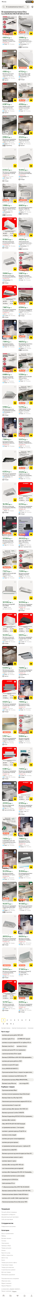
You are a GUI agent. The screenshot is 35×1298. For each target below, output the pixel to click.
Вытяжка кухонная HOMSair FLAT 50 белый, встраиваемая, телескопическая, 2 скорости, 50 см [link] (25, 574)
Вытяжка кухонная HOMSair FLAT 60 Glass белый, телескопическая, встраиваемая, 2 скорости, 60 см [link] (25, 276)
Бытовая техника (6, 1238)
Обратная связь (5, 1281)
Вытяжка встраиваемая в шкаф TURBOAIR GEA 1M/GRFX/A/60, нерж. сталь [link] (9, 739)
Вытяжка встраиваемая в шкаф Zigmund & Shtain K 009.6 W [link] (9, 972)
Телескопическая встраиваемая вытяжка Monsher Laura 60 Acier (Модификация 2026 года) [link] (25, 40)
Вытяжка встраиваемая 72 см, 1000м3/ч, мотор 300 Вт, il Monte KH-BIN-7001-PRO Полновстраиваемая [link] (25, 906)
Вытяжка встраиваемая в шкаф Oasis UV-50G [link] (25, 670)
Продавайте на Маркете (8, 1214)
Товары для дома (6, 1248)
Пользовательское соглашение (10, 1278)
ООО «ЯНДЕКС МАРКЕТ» (13, 1289)
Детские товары (6, 1272)
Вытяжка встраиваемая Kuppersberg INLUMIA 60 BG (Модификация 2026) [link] (9, 906)
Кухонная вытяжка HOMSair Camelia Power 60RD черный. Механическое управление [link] (9, 40)
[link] (12, 1035)
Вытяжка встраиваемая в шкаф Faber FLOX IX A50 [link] (9, 704)
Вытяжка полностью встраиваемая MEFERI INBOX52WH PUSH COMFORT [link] (9, 276)
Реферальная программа (8, 1226)
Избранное (17, 1295)
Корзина (24, 1295)
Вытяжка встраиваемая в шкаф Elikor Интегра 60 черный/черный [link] (9, 474)
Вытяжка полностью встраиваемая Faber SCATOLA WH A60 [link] (8, 242)
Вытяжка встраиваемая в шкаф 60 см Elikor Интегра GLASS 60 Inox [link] (9, 310)
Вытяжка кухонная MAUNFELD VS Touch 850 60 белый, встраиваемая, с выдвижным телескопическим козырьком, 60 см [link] (8, 874)
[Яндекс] (14, 1291)
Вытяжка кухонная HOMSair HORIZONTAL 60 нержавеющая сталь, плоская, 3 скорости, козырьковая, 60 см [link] (25, 442)
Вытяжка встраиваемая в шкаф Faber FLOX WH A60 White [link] (9, 172)
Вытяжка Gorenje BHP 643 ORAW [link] (9, 605)
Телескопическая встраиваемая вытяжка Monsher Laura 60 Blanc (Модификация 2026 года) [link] (25, 242)
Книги (3, 1260)
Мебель (3, 1236)
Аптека (3, 1250)
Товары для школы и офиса (9, 1262)
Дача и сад (4, 1257)
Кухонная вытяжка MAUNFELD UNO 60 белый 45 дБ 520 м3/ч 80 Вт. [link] (9, 344)
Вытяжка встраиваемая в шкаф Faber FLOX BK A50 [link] (25, 637)
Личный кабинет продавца (9, 1212)
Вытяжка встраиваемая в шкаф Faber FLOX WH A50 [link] (9, 771)
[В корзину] (15, 33)
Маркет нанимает (6, 1283)
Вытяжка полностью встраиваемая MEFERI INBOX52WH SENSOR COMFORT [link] (9, 507)
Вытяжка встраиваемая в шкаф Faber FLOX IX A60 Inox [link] (25, 507)
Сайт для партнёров (7, 1219)
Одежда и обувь (6, 1245)
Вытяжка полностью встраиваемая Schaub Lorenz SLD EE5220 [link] (9, 410)
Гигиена (3, 1240)
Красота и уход (5, 1253)
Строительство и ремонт (8, 1269)
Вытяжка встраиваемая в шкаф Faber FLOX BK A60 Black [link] (25, 806)
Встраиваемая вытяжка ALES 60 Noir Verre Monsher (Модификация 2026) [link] (25, 344)
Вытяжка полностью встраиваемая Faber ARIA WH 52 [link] (8, 637)
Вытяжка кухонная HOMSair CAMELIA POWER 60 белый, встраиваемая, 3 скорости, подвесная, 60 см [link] (25, 739)
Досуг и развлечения (7, 1233)
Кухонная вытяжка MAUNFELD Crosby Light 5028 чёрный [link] (24, 704)
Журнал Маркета (6, 1285)
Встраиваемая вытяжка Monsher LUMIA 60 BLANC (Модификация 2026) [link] (25, 208)
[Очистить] (27, 7)
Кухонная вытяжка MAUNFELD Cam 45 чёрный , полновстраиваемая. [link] (24, 841)
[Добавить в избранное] (15, 17)
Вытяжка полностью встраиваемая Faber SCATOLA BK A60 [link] (8, 1005)
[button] (32, 7)
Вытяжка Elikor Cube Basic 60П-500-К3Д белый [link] (24, 74)
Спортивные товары (7, 1265)
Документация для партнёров (9, 1217)
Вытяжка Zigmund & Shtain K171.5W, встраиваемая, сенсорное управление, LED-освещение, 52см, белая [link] (9, 806)
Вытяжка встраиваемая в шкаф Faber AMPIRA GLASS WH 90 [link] (25, 605)
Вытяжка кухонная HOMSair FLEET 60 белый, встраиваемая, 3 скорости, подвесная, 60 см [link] (9, 377)
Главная (3, 1295)
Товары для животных (7, 1267)
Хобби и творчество (7, 1255)
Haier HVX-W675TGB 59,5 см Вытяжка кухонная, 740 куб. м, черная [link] (25, 541)
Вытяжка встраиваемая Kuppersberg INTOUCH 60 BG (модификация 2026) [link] (9, 140)
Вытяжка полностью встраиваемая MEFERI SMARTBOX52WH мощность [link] (25, 172)
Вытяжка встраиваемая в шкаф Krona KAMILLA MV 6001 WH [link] (25, 310)
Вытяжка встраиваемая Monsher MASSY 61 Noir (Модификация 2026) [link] (9, 208)
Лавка (10, 1295)
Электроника (5, 1243)
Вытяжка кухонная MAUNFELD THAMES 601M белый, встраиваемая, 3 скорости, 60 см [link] (25, 939)
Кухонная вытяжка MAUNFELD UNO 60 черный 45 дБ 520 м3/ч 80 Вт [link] (9, 442)
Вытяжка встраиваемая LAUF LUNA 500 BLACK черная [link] (25, 771)
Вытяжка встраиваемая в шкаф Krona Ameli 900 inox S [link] (9, 939)
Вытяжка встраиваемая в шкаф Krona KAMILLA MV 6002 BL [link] (25, 1005)
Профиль (31, 1295)
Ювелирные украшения (8, 1274)
